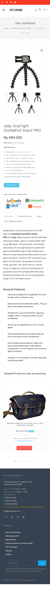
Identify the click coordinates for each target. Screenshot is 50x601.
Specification (25, 216)
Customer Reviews (13, 221)
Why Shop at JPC (12, 536)
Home (6, 28)
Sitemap (8, 551)
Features (8, 216)
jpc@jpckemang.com (12, 511)
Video (39, 216)
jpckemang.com (28, 580)
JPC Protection (11, 547)
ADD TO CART (11, 185)
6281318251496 (11, 504)
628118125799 (11, 501)
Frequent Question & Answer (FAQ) (19, 543)
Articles (8, 554)
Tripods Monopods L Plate (21, 28)
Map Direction (10, 539)
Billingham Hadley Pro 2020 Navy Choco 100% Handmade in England (25, 424)
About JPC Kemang (12, 532)
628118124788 (11, 498)
